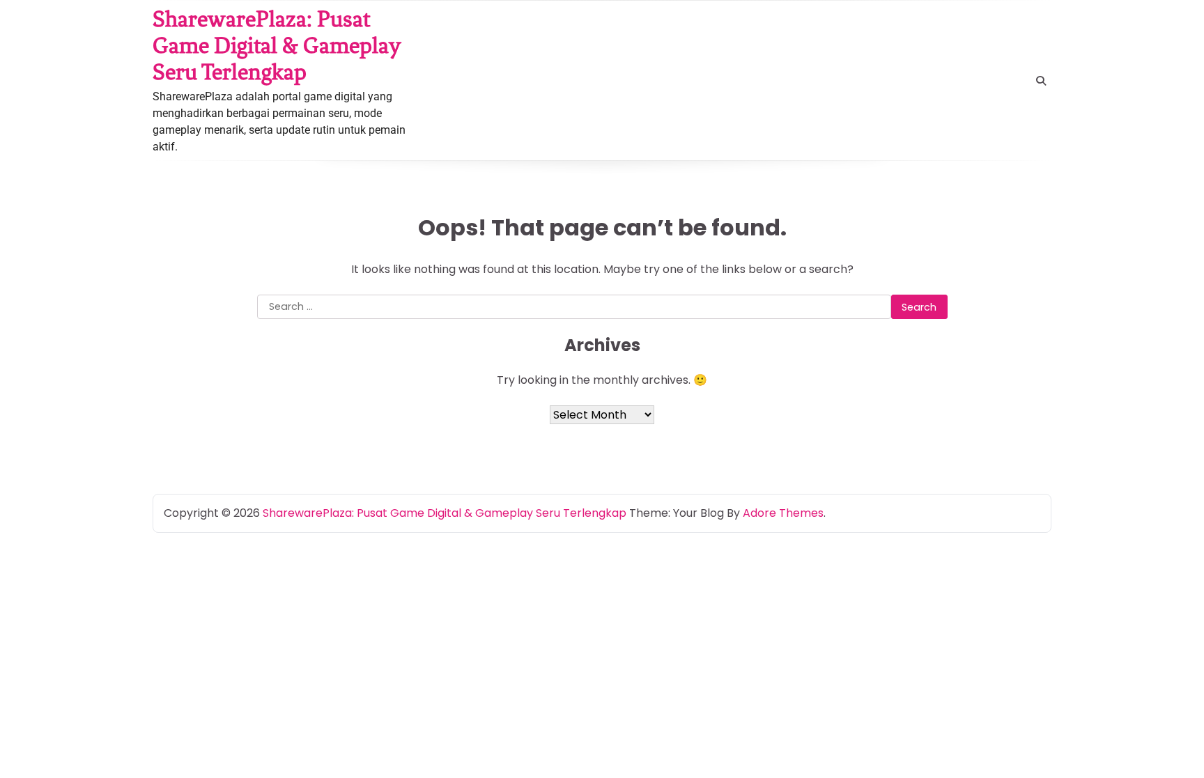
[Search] (1041, 80)
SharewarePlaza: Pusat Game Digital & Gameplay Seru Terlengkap (277, 45)
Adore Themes (783, 513)
